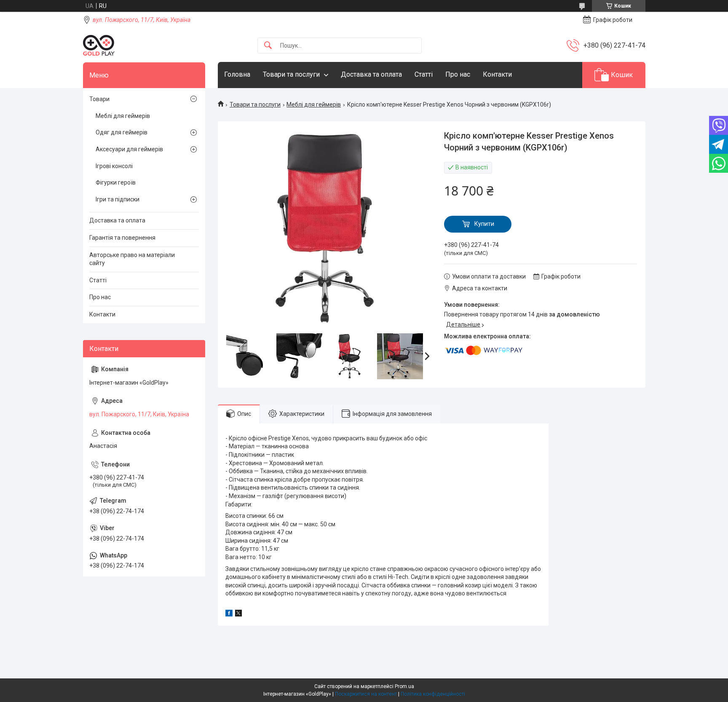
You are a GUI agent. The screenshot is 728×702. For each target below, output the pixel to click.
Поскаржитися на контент (366, 694)
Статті (424, 74)
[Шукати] (268, 45)
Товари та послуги (291, 74)
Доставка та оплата (371, 74)
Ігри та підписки (117, 199)
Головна (237, 74)
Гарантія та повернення (122, 237)
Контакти (497, 74)
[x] (238, 614)
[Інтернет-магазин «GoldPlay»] (99, 45)
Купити (484, 223)
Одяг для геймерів (121, 132)
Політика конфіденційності (433, 694)
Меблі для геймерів (313, 104)
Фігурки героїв (116, 182)
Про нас (457, 74)
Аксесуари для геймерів (129, 149)
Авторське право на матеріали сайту (132, 259)
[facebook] (229, 614)
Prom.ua (404, 686)
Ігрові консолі (114, 166)
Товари (99, 99)
